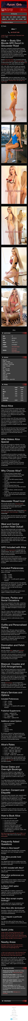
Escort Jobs (14, 1012)
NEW (25, 19)
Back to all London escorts (8, 952)
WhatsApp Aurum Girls (13, 80)
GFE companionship (10, 550)
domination (21, 650)
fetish (11, 650)
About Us (14, 1007)
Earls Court (14, 348)
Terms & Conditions (14, 1015)
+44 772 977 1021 (15, 32)
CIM (16, 19)
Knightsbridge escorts (14, 947)
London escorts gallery (18, 972)
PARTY (13, 19)
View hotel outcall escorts (16, 955)
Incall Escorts (12, 35)
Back (4, 26)
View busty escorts (19, 954)
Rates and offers (9, 938)
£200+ (4, 17)
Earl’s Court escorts (17, 944)
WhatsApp (10, 9)
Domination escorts (13, 937)
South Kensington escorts (16, 946)
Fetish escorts (5, 937)
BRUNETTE (4, 19)
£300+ (7, 17)
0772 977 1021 (9, 10)
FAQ (14, 1009)
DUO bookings (8, 682)
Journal (14, 1017)
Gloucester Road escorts (14, 932)
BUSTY (14, 17)
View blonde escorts (10, 954)
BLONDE (23, 17)
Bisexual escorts (22, 935)
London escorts (4, 932)
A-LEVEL (21, 19)
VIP (11, 17)
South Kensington (20, 61)
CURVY (18, 17)
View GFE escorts (5, 955)
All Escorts (14, 14)
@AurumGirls (14, 1019)
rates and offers (9, 760)
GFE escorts (8, 935)
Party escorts (15, 935)
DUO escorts (22, 937)
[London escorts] (14, 4)
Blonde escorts (16, 934)
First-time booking (18, 938)
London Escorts (4, 35)
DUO (9, 19)
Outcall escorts (8, 934)
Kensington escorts (5, 946)
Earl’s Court (5, 61)
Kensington (11, 61)
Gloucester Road (9, 59)
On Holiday (14, 1010)
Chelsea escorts (5, 947)
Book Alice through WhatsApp (8, 833)
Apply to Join (14, 1014)
